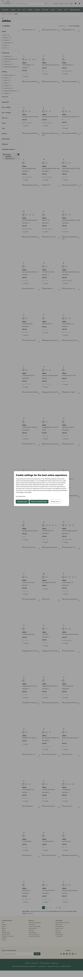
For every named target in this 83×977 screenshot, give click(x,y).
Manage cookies (55, 502)
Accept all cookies (22, 502)
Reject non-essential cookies (39, 502)
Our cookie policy (20, 496)
